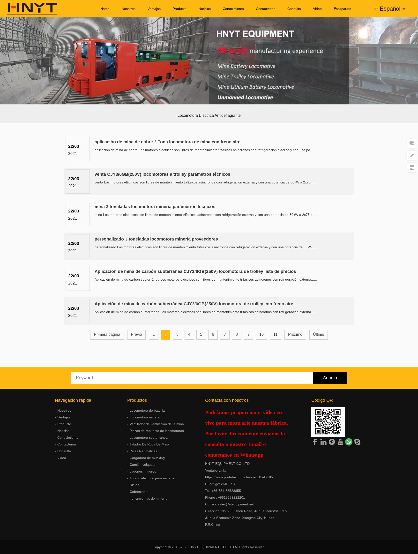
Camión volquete (143, 465)
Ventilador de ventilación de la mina (157, 424)
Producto (180, 9)
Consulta (294, 9)
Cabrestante (139, 492)
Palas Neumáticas (143, 451)
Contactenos (265, 9)
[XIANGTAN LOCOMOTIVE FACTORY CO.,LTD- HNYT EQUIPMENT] (28, 8)
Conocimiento (233, 9)
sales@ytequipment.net (236, 504)
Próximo (295, 334)
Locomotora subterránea (149, 437)
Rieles (134, 485)
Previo (136, 334)
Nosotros (128, 9)
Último (318, 334)
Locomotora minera (145, 417)
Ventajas (154, 9)
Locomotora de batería (147, 410)
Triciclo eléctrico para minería (152, 478)
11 (275, 334)
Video (317, 9)
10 (261, 334)
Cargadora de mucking (147, 458)
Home (105, 9)
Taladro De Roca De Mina (149, 444)
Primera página (107, 334)
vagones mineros (143, 471)
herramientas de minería (148, 498)
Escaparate (342, 9)
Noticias (205, 9)
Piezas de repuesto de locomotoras (157, 431)
